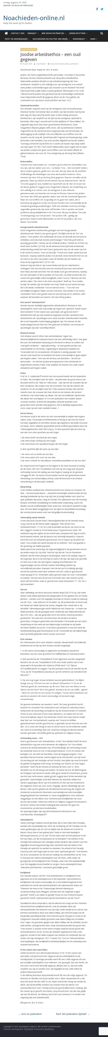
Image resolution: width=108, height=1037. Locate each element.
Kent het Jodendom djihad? (73, 1014)
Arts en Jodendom (30, 1014)
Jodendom (74, 64)
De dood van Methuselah (22, 5)
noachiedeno (41, 64)
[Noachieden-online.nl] (6, 33)
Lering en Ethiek (77, 33)
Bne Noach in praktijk (53, 33)
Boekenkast (79, 39)
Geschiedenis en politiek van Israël (50, 39)
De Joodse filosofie (29, 49)
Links (92, 39)
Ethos (67, 64)
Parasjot (32, 33)
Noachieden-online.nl (34, 18)
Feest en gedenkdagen (16, 39)
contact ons (17, 33)
